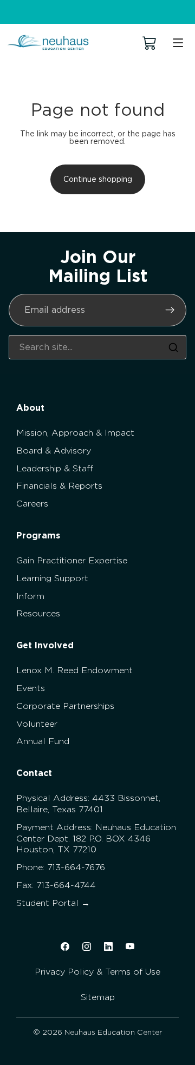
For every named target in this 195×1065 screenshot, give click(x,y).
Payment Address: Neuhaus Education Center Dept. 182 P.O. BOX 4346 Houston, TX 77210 (96, 838)
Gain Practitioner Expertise (71, 560)
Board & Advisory (53, 450)
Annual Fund (42, 741)
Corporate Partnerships (65, 706)
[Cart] (149, 43)
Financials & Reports (59, 486)
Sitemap (98, 997)
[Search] (173, 347)
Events (30, 688)
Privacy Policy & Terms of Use (97, 972)
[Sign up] (170, 310)
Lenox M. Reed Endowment (74, 670)
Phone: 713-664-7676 (60, 867)
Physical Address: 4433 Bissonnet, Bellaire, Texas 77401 (88, 803)
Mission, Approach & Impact (75, 433)
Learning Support (52, 578)
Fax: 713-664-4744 (56, 885)
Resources (38, 613)
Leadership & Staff (54, 468)
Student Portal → (53, 903)
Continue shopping (97, 179)
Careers (32, 503)
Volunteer (36, 724)
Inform (30, 596)
